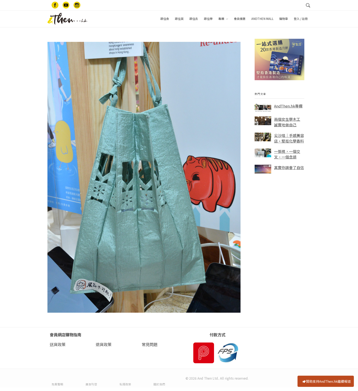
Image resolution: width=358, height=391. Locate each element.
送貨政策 (57, 344)
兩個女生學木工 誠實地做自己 (287, 121)
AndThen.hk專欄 (288, 106)
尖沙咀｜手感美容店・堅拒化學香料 (289, 138)
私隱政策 (125, 384)
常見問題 (149, 344)
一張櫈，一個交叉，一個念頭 (287, 154)
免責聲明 (57, 384)
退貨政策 (103, 344)
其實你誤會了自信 (289, 167)
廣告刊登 (91, 384)
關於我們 (159, 384)
